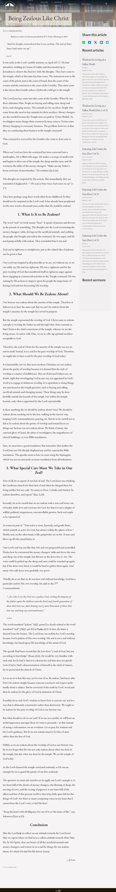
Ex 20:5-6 (9, 618)
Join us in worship (30, 4)
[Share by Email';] (101, 42)
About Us (72, 4)
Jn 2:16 (53, 170)
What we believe (58, 4)
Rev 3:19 (38, 494)
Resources (85, 4)
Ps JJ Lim (29, 24)
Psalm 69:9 (21, 183)
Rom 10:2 (34, 656)
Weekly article (12, 867)
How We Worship (44, 4)
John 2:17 (9, 56)
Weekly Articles (15, 31)
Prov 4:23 (18, 816)
